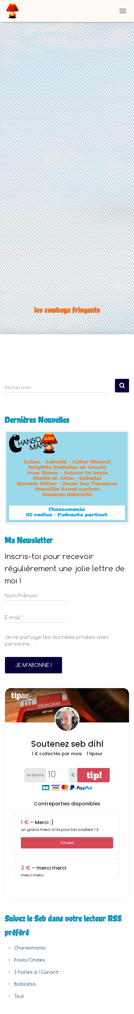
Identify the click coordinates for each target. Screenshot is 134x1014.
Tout (19, 996)
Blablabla (25, 984)
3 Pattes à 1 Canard (36, 972)
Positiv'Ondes (29, 960)
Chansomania (29, 948)
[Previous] (18, 477)
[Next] (116, 477)
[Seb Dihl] (15, 11)
